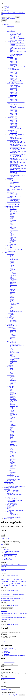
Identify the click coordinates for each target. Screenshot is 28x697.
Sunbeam (12, 462)
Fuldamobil (13, 425)
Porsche (12, 234)
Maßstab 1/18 (13, 65)
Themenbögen (10, 68)
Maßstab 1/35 (13, 99)
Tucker (11, 309)
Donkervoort (13, 335)
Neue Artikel (4, 611)
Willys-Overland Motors (16, 311)
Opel (11, 231)
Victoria (12, 392)
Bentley (12, 261)
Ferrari (11, 221)
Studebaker (12, 304)
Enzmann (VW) (14, 414)
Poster (8, 497)
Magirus (12, 355)
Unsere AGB (7, 652)
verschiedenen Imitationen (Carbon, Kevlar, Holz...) (16, 54)
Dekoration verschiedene (13, 490)
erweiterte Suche (5, 538)
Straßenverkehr (10, 130)
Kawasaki (12, 337)
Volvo (11, 238)
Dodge (11, 377)
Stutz (11, 306)
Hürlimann (12, 370)
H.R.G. (12, 278)
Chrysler (12, 411)
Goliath (12, 431)
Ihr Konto (6, 9)
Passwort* (3, 686)
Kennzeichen (10, 117)
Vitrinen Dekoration (15, 199)
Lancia (11, 442)
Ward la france (13, 361)
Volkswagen (13, 237)
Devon (11, 272)
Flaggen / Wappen (14, 69)
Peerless (12, 299)
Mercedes (12, 292)
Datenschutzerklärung (9, 662)
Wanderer (12, 468)
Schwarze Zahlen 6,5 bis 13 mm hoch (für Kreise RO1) (18, 149)
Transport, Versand (11, 82)
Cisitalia (12, 265)
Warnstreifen (13, 44)
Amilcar (12, 258)
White (11, 362)
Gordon (12, 432)
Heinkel (12, 334)
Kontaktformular (5, 641)
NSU (11, 451)
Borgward (12, 213)
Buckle (11, 214)
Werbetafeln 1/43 (14, 200)
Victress (12, 310)
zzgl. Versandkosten (13, 575)
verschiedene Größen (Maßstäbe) (18, 66)
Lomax (11, 339)
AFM (11, 368)
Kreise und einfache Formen (17, 43)
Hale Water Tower (14, 352)
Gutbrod (12, 434)
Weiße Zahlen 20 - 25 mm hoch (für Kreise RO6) (18, 163)
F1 (10, 185)
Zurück (2, 544)
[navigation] (4, 676)
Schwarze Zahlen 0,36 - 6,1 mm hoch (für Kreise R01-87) (18, 146)
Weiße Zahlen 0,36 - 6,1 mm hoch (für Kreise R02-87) (18, 143)
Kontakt (6, 651)
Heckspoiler (10, 493)
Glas (11, 223)
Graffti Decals (10, 192)
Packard (12, 297)
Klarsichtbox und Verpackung (14, 494)
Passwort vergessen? (6, 689)
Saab (11, 235)
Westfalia (12, 241)
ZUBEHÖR (7, 489)
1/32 (11, 28)
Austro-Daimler (14, 211)
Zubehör (12, 363)
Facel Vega (12, 417)
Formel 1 (12, 424)
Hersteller (3, 664)
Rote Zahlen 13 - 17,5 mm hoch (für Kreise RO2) (18, 171)
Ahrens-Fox (13, 342)
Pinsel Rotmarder (14, 514)
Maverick (12, 289)
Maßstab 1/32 (13, 62)
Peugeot (12, 456)
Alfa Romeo (13, 393)
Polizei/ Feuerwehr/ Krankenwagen (15, 134)
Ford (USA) (13, 275)
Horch (11, 224)
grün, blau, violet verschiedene (17, 38)
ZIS (11, 469)
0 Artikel (3, 18)
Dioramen (9, 197)
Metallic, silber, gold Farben (17, 40)
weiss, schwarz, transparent (16, 33)
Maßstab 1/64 (13, 58)
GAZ (11, 427)
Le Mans (12, 180)
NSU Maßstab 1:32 (15, 358)
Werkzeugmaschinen (12, 504)
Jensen (11, 439)
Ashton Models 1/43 (12, 341)
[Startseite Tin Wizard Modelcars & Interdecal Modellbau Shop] (14, 14)
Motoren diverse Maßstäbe (10, 487)
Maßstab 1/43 (13, 61)
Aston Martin (13, 209)
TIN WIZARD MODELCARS (11, 206)
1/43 (11, 30)
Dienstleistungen (8, 518)
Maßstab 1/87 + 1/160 (15, 196)
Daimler (12, 217)
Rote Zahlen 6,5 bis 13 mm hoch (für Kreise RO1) (18, 168)
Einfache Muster (11, 41)
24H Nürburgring (14, 182)
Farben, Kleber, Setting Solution (15, 510)
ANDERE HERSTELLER (10, 325)
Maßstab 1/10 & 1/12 (15, 86)
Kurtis (11, 286)
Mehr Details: (13, 204)
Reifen (8, 508)
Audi (11, 210)
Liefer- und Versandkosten (10, 649)
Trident (11, 307)
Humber (12, 280)
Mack (11, 354)
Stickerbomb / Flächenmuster (17, 107)
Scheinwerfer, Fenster (12, 499)
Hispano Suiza (13, 279)
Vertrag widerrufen (8, 648)
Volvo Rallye (13, 240)
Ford (11, 348)
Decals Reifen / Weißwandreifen (15, 83)
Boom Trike (13, 330)
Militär (8, 97)
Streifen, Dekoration (12, 503)
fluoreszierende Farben (15, 34)
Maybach (12, 228)
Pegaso (11, 233)
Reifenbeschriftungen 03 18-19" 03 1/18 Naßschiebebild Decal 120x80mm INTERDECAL (13, 584)
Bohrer (11, 513)
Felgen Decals (10, 26)
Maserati (12, 444)
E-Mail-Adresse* (5, 685)
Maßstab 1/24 (13, 64)
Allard (11, 256)
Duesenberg (13, 220)
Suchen (7, 544)
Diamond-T (13, 376)
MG (11, 372)
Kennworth (13, 382)
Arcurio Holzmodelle (15, 476)
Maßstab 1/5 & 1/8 (14, 93)
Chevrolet (12, 263)
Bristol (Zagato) (14, 406)
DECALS (6, 24)
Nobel (11, 449)
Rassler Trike (13, 331)
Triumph (12, 463)
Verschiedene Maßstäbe (16, 81)
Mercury (12, 293)
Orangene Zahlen (14, 173)
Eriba (11, 415)
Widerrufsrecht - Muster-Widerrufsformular (14, 655)
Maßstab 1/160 (13, 71)
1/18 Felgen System (8, 482)
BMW (11, 403)
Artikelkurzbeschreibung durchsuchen (11, 542)
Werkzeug (9, 511)
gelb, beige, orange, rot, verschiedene (16, 36)
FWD (11, 349)
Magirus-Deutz (13, 227)
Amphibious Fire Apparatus (17, 345)
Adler (11, 255)
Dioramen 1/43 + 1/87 (12, 491)
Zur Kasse (6, 7)
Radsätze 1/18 (10, 507)
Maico (11, 389)
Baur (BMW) (13, 400)
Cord (11, 266)
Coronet (12, 413)
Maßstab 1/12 (10, 475)
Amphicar (12, 396)
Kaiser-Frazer (13, 285)
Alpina (11, 394)
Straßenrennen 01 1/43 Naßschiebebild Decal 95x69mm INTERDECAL (12, 599)
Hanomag (12, 435)
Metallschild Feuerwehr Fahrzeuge (15, 496)
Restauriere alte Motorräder (13, 202)
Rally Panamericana (15, 186)
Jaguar (11, 225)
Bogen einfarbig (11, 31)
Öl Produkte (10, 57)
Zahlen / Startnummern (12, 140)
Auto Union (13, 399)
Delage (11, 268)
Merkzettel (6, 6)
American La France (15, 344)
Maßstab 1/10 (13, 116)
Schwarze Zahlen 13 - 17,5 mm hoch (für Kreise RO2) (17, 154)
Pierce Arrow (13, 301)
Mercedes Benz (14, 230)
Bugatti (12, 216)
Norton (11, 338)
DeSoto (12, 271)
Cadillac (12, 262)
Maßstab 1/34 (10, 375)
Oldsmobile (13, 294)
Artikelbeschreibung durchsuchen (10, 541)
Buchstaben (10, 178)
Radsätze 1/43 (10, 506)
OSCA (11, 296)
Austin (11, 369)
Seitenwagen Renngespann (16, 332)
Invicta (11, 283)
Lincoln (12, 287)
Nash (11, 448)
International (13, 282)
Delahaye (12, 218)
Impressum (6, 654)
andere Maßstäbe (14, 85)
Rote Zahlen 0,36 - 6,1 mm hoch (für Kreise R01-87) (18, 166)
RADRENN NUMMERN (16, 141)
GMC (11, 276)
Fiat (11, 420)
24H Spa (12, 183)
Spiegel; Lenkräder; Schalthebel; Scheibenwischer (15, 501)
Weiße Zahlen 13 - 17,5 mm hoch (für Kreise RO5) (18, 157)
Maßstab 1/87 (13, 59)
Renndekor (9, 179)
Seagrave (12, 359)
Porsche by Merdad (15, 303)
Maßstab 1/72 (13, 100)
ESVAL (6, 252)
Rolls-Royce (13, 459)
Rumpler (12, 461)
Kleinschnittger (13, 441)
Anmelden (6, 10)
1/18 (11, 27)
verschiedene (13, 187)
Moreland (12, 356)
